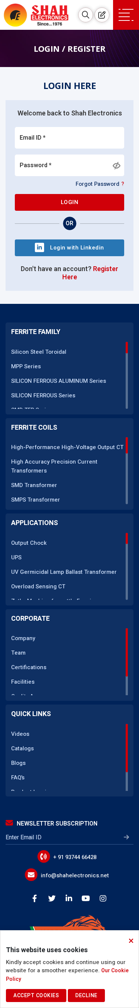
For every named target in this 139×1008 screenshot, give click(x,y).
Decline (86, 995)
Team (18, 653)
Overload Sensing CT (38, 586)
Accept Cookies (36, 995)
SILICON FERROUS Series (43, 395)
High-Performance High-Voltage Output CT (67, 447)
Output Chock (29, 543)
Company (23, 638)
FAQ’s (17, 777)
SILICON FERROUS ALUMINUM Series (58, 381)
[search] (85, 14)
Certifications (28, 667)
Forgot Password (100, 184)
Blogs (18, 763)
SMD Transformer (34, 485)
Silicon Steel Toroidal (38, 352)
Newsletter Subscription (57, 823)
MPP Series (26, 366)
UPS (16, 557)
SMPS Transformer (35, 500)
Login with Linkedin (77, 248)
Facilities (22, 682)
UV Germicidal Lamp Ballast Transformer (64, 572)
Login (70, 202)
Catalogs (22, 748)
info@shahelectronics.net (75, 875)
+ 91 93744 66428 (74, 857)
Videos (20, 734)
